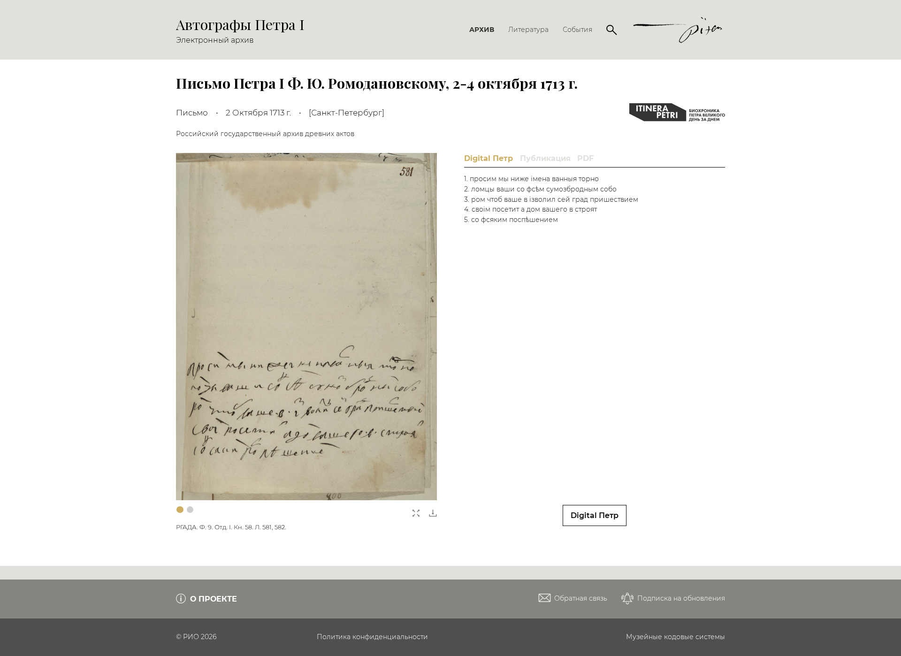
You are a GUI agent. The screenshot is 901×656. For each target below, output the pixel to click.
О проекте (212, 599)
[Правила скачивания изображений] (433, 510)
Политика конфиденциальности (372, 637)
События (577, 29)
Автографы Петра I (240, 24)
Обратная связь (579, 598)
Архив (481, 29)
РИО (191, 637)
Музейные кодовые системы (675, 637)
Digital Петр (594, 515)
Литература (528, 29)
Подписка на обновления (680, 598)
